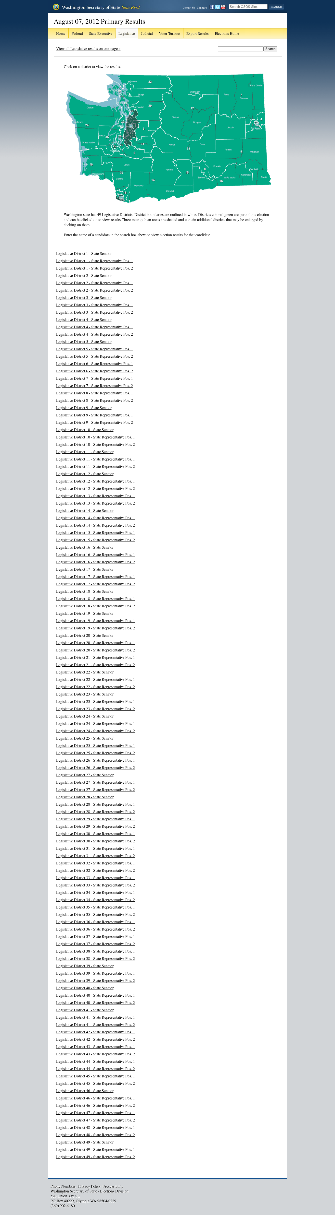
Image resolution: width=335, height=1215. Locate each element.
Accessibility (113, 1186)
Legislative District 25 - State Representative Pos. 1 (95, 745)
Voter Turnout (169, 33)
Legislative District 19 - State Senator (85, 613)
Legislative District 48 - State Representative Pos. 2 (95, 1134)
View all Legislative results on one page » (88, 48)
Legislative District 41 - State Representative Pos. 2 (95, 1024)
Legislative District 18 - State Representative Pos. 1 (95, 598)
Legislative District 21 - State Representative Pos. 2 (95, 664)
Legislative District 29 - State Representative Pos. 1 (95, 818)
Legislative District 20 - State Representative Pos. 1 (95, 642)
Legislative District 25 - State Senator (85, 738)
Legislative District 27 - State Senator (85, 774)
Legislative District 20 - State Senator (85, 635)
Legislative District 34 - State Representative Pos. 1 (95, 892)
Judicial (147, 33)
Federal (77, 33)
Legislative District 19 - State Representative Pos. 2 (95, 627)
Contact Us (189, 7)
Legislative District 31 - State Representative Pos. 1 (95, 848)
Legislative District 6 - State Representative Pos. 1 (94, 363)
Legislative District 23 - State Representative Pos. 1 (95, 701)
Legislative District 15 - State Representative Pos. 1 (95, 532)
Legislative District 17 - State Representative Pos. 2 (95, 583)
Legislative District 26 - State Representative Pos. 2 (95, 767)
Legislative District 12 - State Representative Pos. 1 (95, 481)
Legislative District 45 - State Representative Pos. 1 (95, 1075)
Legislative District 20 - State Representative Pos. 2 (95, 649)
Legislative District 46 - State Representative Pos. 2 (95, 1105)
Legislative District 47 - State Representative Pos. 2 (95, 1119)
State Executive (100, 33)
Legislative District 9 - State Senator (84, 407)
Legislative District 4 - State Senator (84, 319)
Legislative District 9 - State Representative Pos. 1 (94, 414)
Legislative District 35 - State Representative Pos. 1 (95, 906)
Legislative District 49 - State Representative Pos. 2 (95, 1156)
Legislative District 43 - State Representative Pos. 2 (95, 1053)
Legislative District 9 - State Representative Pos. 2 (94, 422)
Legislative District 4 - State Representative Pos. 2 (94, 334)
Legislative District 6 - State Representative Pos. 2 (94, 370)
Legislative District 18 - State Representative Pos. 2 (95, 605)
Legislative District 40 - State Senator (85, 987)
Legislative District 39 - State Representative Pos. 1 (95, 973)
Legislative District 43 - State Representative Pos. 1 (95, 1046)
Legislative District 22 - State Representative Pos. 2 (95, 686)
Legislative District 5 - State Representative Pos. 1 (94, 348)
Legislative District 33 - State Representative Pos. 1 (95, 877)
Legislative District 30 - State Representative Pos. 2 (95, 840)
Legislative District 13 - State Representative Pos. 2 (95, 503)
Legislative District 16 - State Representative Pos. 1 (95, 554)
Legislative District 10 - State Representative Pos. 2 (95, 444)
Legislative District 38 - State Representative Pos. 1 (95, 951)
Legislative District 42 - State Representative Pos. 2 (95, 1039)
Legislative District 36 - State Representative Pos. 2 (95, 929)
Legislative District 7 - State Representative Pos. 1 (94, 378)
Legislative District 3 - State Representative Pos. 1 (94, 304)
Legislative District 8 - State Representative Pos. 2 (94, 400)
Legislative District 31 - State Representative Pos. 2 (95, 855)
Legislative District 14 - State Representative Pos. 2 (95, 525)
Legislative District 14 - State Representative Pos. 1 (95, 517)
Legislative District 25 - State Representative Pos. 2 (95, 752)
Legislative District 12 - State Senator (85, 473)
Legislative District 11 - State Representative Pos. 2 (95, 466)
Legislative (126, 33)
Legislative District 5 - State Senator (84, 341)
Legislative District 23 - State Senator (85, 693)
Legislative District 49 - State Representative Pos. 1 (95, 1149)
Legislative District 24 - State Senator (85, 716)
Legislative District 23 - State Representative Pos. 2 (95, 708)
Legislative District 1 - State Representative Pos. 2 (94, 268)
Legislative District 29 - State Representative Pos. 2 (95, 826)
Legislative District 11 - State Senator (85, 451)
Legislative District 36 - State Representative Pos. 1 (95, 921)
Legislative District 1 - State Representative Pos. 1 (94, 260)
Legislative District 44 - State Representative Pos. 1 (95, 1061)
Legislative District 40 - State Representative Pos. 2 (95, 1002)
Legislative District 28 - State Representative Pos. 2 (95, 811)
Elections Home (227, 33)
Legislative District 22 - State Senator (85, 671)
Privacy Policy (89, 1186)
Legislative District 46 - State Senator (85, 1090)
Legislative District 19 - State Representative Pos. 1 (95, 620)
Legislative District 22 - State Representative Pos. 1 (95, 679)
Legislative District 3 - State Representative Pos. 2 (94, 312)
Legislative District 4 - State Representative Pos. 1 (94, 326)
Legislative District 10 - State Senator (85, 429)
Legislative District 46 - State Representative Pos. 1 (95, 1097)
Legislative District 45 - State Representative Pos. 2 (95, 1083)
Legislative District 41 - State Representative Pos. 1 (95, 1017)
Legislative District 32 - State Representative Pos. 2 (95, 870)
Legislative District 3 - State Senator (84, 297)
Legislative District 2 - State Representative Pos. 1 (94, 282)
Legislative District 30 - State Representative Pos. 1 (95, 833)
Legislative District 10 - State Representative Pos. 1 (95, 436)
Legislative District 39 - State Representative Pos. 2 (95, 980)
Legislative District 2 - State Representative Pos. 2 (94, 290)
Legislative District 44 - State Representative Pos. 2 (95, 1068)
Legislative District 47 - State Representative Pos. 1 (95, 1112)
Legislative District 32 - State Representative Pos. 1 (95, 862)
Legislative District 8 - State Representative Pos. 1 (94, 392)
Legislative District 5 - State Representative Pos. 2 (94, 356)
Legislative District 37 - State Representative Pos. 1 (95, 936)
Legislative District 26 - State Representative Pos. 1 (95, 760)
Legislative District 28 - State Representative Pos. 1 (95, 804)
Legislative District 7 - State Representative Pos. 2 (94, 385)
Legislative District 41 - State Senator (85, 1009)
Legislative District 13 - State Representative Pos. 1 (95, 495)
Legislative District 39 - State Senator (85, 965)
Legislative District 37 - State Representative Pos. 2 (95, 943)
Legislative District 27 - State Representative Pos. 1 (95, 782)
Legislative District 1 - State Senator (84, 253)
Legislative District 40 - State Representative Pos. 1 (95, 995)
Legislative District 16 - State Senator (85, 547)
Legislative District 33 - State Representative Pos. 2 (95, 884)
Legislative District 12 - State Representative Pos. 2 (95, 488)
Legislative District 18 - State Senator (85, 591)
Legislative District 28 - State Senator (85, 796)
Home (60, 33)
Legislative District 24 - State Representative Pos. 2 (95, 730)
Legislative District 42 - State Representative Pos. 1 (95, 1031)
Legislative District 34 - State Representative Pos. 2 (95, 899)
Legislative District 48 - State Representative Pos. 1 (95, 1127)
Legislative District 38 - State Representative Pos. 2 (95, 958)
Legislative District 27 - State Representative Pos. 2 (95, 789)
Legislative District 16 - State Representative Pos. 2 (95, 561)
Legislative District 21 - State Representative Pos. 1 (95, 657)
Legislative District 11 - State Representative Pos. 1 (95, 458)
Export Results (197, 33)
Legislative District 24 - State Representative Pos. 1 (95, 723)
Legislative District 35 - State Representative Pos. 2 (95, 914)
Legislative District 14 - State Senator (85, 510)
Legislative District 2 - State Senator (84, 275)
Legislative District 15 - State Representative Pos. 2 (95, 539)
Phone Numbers (63, 1186)
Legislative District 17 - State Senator (85, 569)
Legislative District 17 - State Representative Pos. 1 (95, 576)
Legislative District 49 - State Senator (85, 1141)
